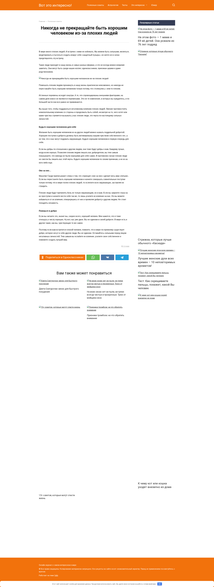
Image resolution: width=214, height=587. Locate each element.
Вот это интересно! (55, 5)
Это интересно (138, 5)
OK (160, 584)
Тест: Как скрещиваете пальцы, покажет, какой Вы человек (156, 284)
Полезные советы (95, 5)
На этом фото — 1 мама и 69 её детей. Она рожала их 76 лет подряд (156, 41)
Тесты (125, 5)
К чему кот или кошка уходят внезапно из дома (154, 485)
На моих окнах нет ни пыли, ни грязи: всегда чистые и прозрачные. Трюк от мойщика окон (106, 295)
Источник (125, 246)
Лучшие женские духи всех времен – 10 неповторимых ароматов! (156, 262)
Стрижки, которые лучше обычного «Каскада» (154, 241)
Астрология (113, 5)
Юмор (154, 5)
